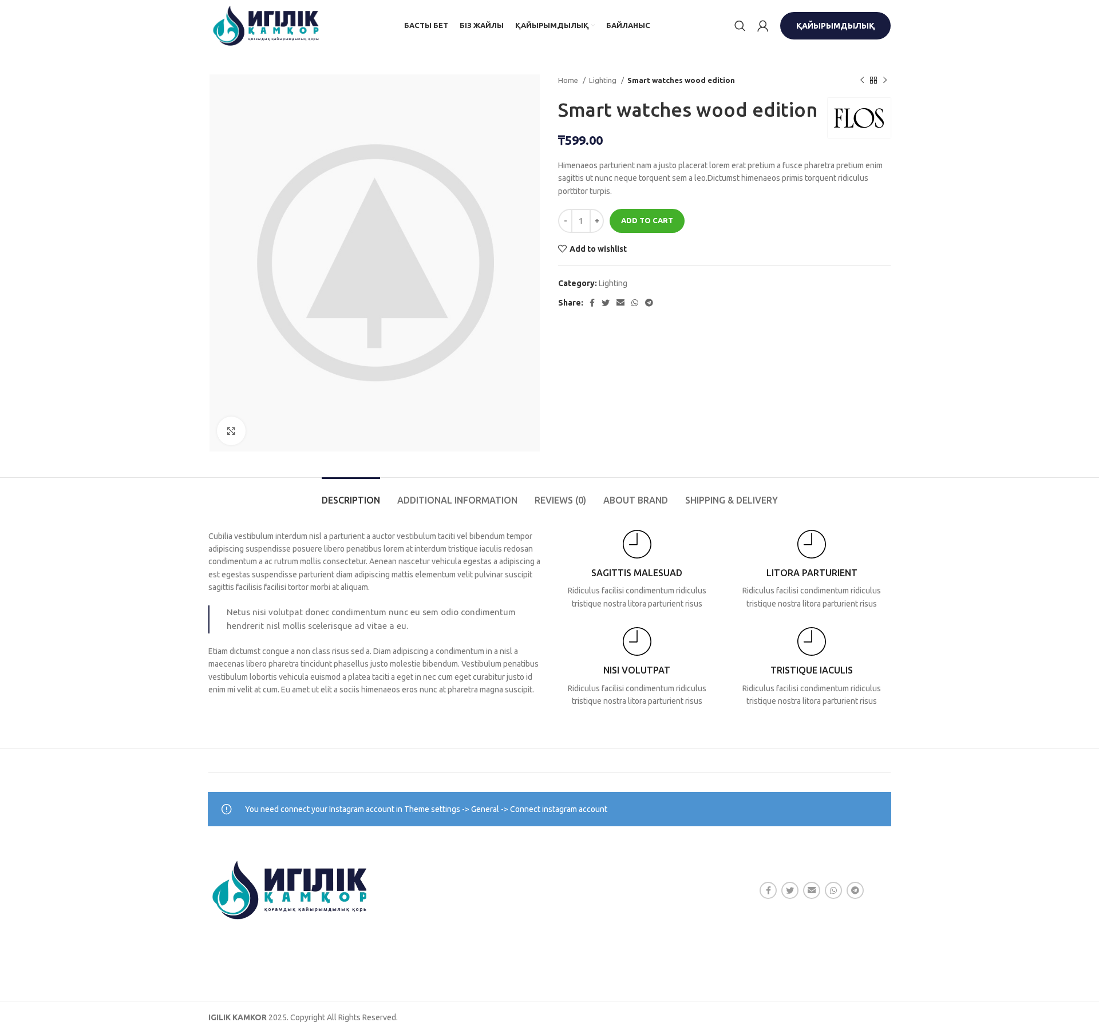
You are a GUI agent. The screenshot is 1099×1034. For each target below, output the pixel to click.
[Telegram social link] (649, 302)
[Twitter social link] (605, 302)
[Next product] (885, 80)
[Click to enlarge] (231, 431)
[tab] (351, 494)
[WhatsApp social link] (635, 302)
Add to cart (647, 220)
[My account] (763, 25)
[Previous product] (862, 80)
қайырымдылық (835, 25)
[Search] (740, 25)
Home (569, 80)
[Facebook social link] (592, 302)
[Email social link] (620, 302)
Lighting (603, 80)
